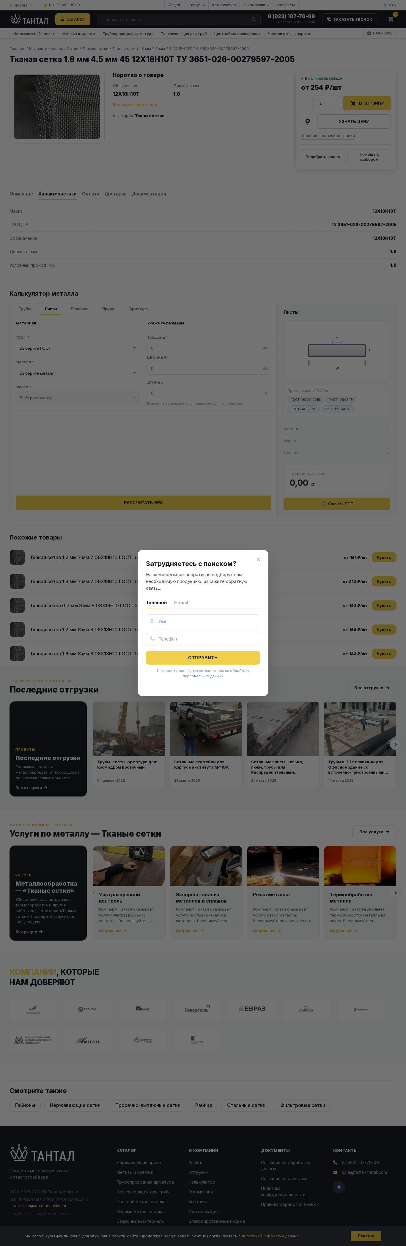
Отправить (203, 657)
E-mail (181, 602)
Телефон (156, 602)
